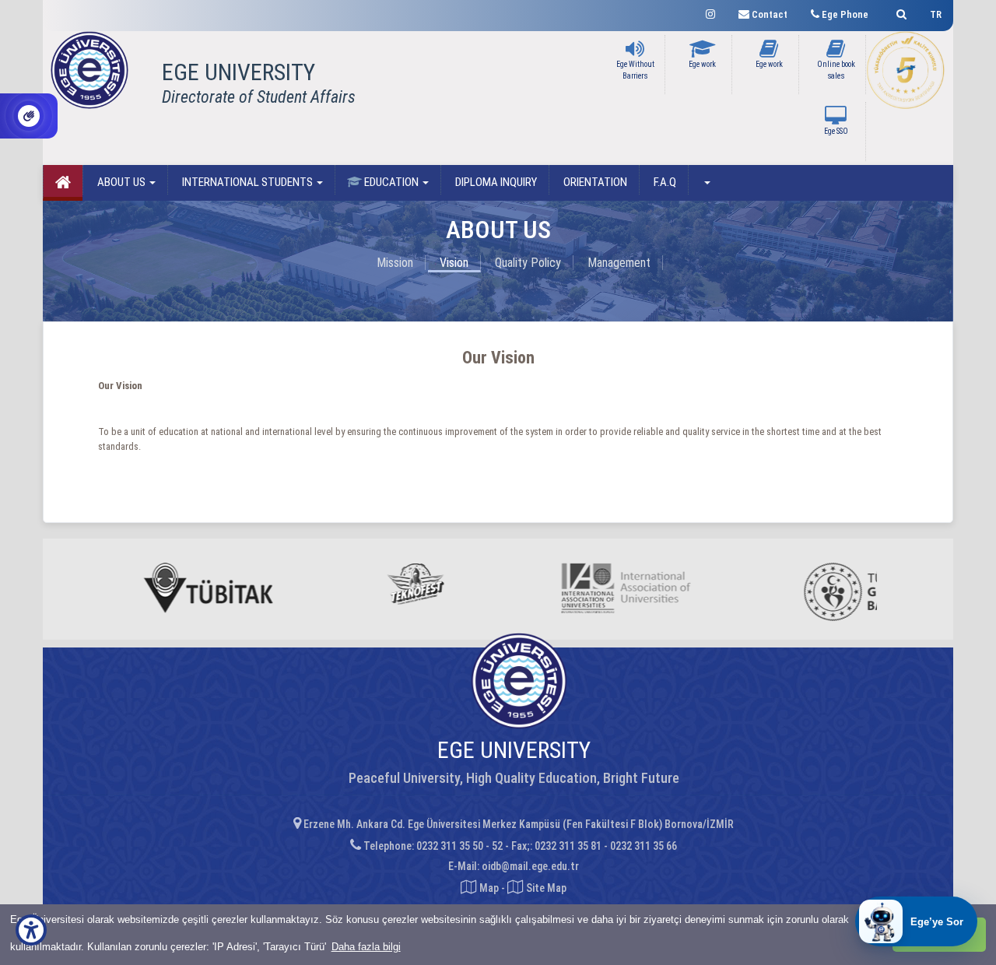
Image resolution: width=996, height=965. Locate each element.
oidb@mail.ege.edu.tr (530, 866)
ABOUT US (121, 182)
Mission (395, 262)
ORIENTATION (594, 182)
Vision (454, 262)
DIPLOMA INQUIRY (495, 182)
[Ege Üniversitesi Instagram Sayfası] (710, 12)
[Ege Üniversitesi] (899, 12)
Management (619, 262)
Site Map (545, 888)
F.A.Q (663, 182)
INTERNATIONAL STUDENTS (247, 182)
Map (489, 888)
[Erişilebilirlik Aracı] (31, 930)
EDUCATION (391, 182)
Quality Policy (528, 262)
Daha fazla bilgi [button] (366, 947)
